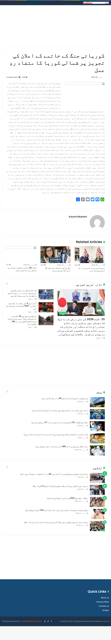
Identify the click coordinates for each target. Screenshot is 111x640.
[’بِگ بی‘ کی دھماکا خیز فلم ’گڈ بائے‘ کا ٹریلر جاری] (55, 254)
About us (105, 597)
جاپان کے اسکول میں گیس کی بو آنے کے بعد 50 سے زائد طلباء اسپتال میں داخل (54, 474)
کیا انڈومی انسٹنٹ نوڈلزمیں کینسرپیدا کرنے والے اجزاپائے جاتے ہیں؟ (56, 434)
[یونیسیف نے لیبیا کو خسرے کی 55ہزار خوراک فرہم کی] (97, 402)
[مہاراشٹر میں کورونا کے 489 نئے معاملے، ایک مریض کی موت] (97, 450)
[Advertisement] (55, 27)
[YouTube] (44, 621)
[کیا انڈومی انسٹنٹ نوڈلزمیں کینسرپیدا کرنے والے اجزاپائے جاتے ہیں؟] (97, 438)
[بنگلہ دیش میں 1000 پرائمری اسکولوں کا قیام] (97, 502)
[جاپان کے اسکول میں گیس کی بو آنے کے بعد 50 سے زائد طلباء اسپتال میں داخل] (97, 478)
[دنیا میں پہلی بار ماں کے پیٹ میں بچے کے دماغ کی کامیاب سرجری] (97, 414)
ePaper (105, 610)
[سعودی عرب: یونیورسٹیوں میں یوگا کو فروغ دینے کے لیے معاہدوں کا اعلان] (97, 526)
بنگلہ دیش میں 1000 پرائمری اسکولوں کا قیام (67, 498)
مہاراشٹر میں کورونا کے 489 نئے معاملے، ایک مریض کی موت (62, 446)
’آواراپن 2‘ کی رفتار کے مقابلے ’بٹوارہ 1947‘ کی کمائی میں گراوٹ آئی (21, 306)
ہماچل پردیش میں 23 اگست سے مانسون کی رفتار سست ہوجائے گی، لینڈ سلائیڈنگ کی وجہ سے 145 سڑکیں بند (22, 320)
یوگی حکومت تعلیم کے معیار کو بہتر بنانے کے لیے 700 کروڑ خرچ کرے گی (56, 510)
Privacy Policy (103, 602)
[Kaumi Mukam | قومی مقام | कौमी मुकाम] (96, 3)
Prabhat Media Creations (31, 621)
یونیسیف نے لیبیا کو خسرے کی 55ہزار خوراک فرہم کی (65, 398)
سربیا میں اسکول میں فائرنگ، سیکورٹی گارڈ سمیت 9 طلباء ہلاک (60, 486)
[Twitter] (48, 621)
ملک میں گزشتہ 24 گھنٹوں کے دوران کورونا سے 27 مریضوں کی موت (59, 422)
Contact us (104, 606)
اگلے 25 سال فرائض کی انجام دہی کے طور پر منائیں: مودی (22, 269)
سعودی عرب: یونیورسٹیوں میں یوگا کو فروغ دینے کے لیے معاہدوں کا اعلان (56, 522)
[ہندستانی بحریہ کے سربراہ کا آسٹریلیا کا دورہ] (90, 254)
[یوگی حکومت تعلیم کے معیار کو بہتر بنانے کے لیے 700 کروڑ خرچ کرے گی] (97, 514)
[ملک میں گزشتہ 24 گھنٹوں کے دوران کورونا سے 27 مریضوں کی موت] (97, 426)
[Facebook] (51, 621)
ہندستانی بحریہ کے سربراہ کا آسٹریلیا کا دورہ (91, 269)
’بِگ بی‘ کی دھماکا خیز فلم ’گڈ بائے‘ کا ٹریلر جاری (58, 269)
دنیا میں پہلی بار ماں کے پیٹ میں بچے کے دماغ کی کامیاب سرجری (60, 410)
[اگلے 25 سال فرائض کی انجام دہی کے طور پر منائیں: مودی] (21, 254)
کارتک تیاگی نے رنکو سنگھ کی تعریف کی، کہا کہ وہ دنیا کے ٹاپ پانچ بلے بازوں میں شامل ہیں (22, 293)
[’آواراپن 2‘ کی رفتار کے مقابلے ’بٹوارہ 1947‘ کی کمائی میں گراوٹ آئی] (46, 307)
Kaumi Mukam (78, 216)
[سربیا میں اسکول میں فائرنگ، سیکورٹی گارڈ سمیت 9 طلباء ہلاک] (97, 490)
